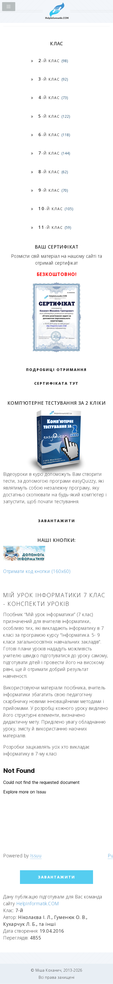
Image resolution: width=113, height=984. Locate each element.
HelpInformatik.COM (37, 903)
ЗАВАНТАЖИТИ (56, 520)
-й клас (53, 60)
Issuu (36, 855)
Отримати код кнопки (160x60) (36, 571)
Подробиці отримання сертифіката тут (56, 376)
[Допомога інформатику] (24, 560)
